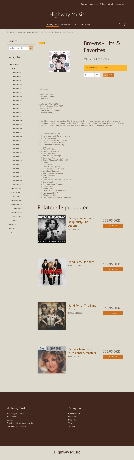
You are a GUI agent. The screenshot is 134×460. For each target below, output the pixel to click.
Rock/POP (12, 224)
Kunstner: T (17, 148)
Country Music (14, 65)
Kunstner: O (17, 128)
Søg (31, 48)
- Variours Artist (16, 204)
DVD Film (12, 228)
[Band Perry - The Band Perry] (52, 316)
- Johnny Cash (16, 188)
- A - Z (13, 68)
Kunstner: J (17, 108)
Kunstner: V (17, 156)
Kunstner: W (17, 160)
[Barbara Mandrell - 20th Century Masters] (52, 360)
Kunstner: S (17, 144)
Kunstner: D (17, 85)
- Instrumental (16, 200)
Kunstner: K (17, 112)
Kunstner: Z (17, 172)
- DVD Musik (15, 192)
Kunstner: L (17, 116)
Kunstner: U (17, 152)
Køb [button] (110, 75)
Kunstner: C (17, 80)
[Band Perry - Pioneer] (52, 272)
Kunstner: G (17, 97)
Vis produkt (113, 226)
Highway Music (67, 14)
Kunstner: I (17, 104)
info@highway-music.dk (23, 423)
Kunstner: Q (17, 136)
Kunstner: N (17, 124)
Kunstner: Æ (17, 176)
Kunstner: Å (17, 184)
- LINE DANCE (16, 216)
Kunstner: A (17, 73)
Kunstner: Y (17, 168)
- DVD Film (15, 196)
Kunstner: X (17, 164)
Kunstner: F (17, 92)
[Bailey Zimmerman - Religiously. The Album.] (52, 229)
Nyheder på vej (16, 212)
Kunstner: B (17, 77)
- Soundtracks (16, 208)
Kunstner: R (17, 140)
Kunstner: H (17, 100)
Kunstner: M (17, 120)
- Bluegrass (15, 220)
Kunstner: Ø (17, 180)
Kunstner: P (17, 132)
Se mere (71, 426)
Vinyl (10, 232)
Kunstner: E (17, 88)
